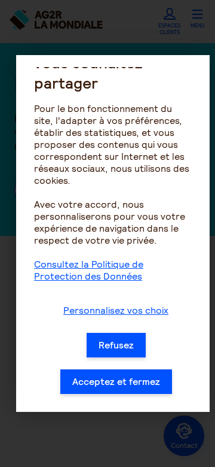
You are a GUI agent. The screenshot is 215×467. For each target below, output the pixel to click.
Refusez (116, 345)
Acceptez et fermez (116, 381)
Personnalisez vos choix (115, 310)
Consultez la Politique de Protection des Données (88, 270)
